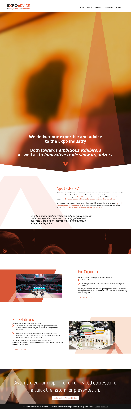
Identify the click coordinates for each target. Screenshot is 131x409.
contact (119, 7)
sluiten (97, 406)
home (82, 7)
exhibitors (98, 7)
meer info (104, 406)
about (89, 7)
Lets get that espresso (65, 397)
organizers (109, 7)
